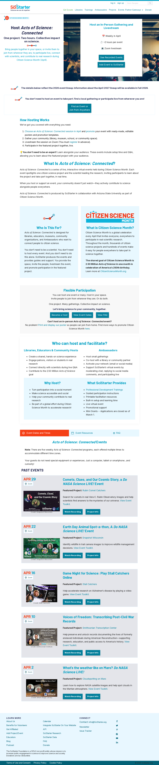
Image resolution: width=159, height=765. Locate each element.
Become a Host (59, 315)
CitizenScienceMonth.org (113, 271)
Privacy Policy (40, 763)
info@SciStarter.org (97, 722)
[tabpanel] (79, 573)
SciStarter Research (52, 733)
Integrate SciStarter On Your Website (59, 725)
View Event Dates (82, 315)
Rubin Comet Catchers (93, 490)
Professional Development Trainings (104, 389)
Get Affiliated (12, 729)
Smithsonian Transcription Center (100, 628)
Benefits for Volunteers (16, 725)
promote (90, 131)
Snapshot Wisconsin (92, 537)
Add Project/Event (14, 733)
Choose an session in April (53, 131)
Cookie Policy (56, 763)
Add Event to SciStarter (111, 64)
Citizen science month (19, 18)
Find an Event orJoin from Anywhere (79, 108)
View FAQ (102, 315)
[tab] (44, 433)
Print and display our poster (52, 325)
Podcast (10, 745)
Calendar (47, 721)
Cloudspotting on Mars (94, 678)
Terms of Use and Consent (18, 763)
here (87, 328)
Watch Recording (73, 512)
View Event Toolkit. (83, 548)
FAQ (45, 741)
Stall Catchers (90, 584)
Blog (8, 741)
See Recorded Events (111, 57)
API (44, 729)
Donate (46, 745)
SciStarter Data (50, 737)
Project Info (93, 512)
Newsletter (84, 727)
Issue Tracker (86, 731)
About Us (10, 721)
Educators (11, 737)
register (73, 142)
